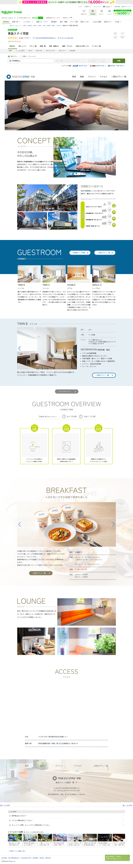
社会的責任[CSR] (26, 858)
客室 (74, 77)
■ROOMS (39, 50)
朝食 (82, 77)
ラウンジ (91, 77)
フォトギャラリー (64, 391)
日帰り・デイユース (29, 56)
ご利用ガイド (88, 6)
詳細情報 (72, 50)
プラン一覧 (33, 46)
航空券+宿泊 (83, 65)
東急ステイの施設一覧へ (18, 851)
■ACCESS (62, 50)
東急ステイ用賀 (18, 33)
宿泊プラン (14, 56)
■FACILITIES (50, 50)
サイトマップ (97, 6)
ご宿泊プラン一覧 (118, 77)
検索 (118, 61)
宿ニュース (22, 46)
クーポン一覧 (96, 46)
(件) (26, 38)
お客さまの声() (82, 46)
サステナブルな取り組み (66, 38)
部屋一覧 (43, 46)
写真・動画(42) (54, 46)
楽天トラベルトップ (15, 25)
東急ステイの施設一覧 (65, 782)
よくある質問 (20, 50)
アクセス (103, 77)
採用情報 (35, 858)
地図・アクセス (67, 46)
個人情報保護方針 (13, 858)
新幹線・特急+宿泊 (117, 65)
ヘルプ (80, 6)
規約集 (42, 858)
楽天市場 (117, 6)
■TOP (30, 50)
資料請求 (48, 858)
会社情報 (4, 858)
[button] (7, 105)
